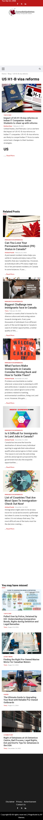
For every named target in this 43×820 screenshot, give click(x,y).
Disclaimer (10, 801)
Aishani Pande (9, 252)
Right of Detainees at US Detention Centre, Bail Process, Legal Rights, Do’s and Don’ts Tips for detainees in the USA (21, 721)
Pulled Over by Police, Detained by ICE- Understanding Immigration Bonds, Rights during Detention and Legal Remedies (21, 600)
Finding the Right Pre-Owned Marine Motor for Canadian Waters (21, 643)
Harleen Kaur (8, 126)
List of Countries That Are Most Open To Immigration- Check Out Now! (21, 481)
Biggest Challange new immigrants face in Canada (21, 288)
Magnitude (32, 814)
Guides (6, 694)
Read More (10, 156)
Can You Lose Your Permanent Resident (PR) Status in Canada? (21, 226)
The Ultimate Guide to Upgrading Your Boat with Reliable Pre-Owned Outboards (21, 681)
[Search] (39, 69)
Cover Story (8, 735)
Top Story (7, 115)
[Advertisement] (21, 42)
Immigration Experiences (14, 239)
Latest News (8, 656)
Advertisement (30, 801)
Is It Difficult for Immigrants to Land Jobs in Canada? (21, 417)
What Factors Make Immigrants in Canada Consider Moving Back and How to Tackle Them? (21, 349)
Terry (7, 311)
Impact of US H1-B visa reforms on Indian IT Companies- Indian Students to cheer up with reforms (21, 98)
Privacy (19, 801)
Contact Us (21, 804)
